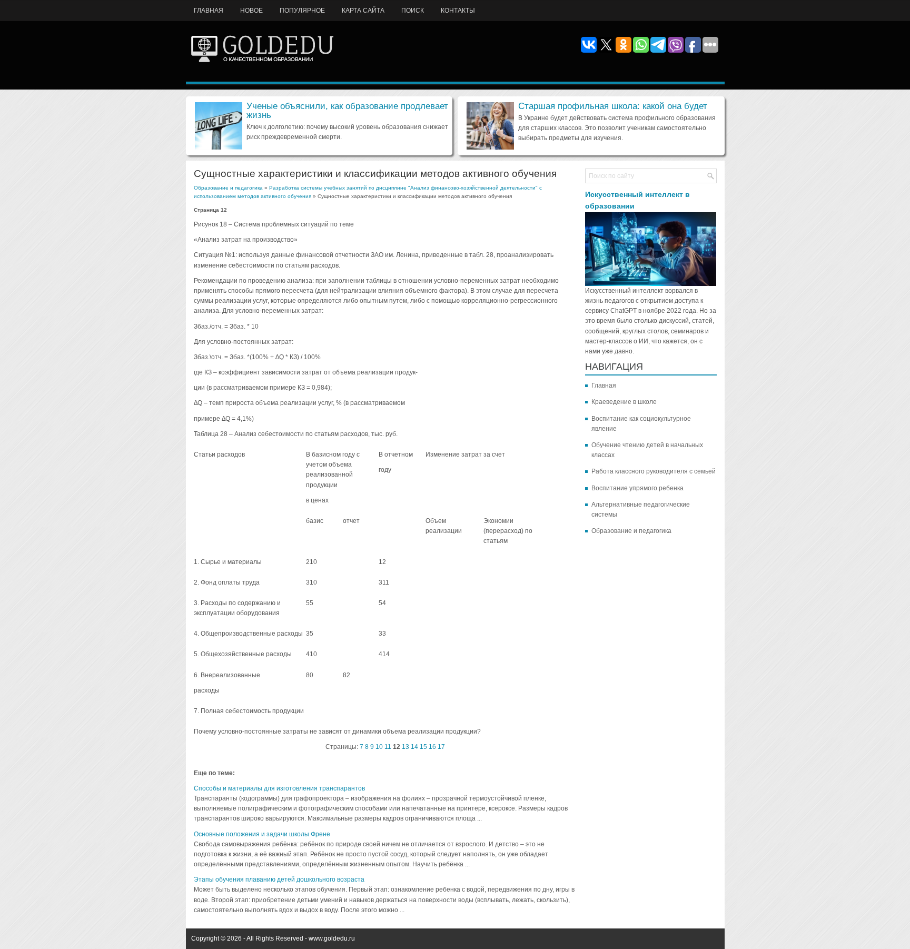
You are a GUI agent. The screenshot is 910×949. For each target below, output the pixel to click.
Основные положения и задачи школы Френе (262, 834)
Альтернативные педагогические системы (640, 509)
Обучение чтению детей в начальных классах (647, 450)
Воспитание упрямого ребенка (637, 488)
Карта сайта (363, 10)
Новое (251, 10)
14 (414, 746)
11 (387, 746)
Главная (208, 10)
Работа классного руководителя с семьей (653, 471)
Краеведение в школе (624, 402)
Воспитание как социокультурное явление (641, 423)
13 (405, 746)
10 (379, 746)
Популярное (302, 10)
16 (432, 746)
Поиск (412, 10)
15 (423, 746)
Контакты (458, 10)
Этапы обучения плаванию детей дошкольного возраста (279, 879)
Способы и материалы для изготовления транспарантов (279, 788)
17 (441, 746)
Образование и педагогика (228, 188)
